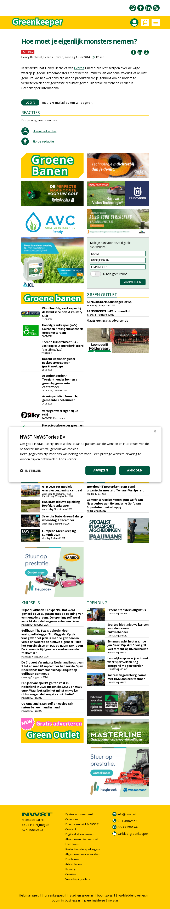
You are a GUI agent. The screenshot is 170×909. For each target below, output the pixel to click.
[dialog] (85, 454)
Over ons (72, 819)
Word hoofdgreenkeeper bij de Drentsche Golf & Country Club (62, 312)
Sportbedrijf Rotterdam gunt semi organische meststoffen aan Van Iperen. (115, 488)
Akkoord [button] (134, 470)
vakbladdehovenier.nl (133, 895)
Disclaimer (72, 859)
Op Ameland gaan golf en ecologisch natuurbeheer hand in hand (47, 705)
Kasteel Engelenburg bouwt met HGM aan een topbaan (127, 677)
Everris (79, 68)
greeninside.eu (94, 900)
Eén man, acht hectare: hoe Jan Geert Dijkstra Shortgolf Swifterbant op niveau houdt (127, 645)
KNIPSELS (30, 602)
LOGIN (30, 102)
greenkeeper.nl (55, 895)
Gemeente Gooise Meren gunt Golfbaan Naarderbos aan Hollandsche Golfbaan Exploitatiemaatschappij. (115, 503)
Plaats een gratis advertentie (107, 320)
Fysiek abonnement (79, 814)
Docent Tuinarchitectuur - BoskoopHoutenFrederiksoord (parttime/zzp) (62, 345)
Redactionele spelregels (82, 849)
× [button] (154, 431)
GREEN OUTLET (102, 294)
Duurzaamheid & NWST (82, 824)
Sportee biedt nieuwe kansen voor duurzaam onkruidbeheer (128, 628)
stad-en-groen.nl (82, 895)
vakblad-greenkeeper (133, 833)
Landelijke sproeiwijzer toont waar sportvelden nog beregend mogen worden (127, 662)
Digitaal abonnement (80, 834)
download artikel (44, 131)
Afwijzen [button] (100, 470)
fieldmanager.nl (30, 895)
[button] (30, 470)
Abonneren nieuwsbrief (81, 839)
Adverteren (73, 864)
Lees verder (67, 459)
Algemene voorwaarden (82, 854)
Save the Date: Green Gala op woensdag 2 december (62, 518)
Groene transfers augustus (126, 610)
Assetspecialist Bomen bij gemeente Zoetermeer (60, 398)
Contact (70, 829)
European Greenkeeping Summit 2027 (59, 533)
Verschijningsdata (77, 879)
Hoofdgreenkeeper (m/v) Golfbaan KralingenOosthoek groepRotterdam (62, 329)
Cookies (70, 874)
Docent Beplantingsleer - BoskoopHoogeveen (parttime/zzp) (59, 362)
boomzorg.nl (106, 895)
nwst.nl (113, 900)
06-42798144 (127, 827)
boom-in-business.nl (66, 900)
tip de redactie (43, 141)
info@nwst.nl (127, 814)
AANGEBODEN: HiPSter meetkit (108, 311)
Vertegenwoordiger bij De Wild (60, 413)
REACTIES (30, 112)
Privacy (70, 869)
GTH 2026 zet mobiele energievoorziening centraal (62, 488)
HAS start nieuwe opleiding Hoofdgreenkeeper (61, 503)
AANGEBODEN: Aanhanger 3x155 (109, 302)
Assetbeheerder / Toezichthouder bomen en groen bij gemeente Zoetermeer (60, 381)
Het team (72, 844)
